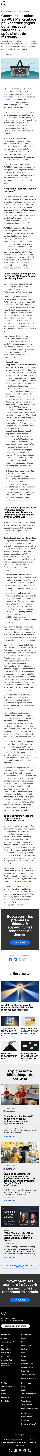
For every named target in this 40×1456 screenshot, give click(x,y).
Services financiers (8, 1387)
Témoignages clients (29, 1394)
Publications (26, 1390)
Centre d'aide (26, 1417)
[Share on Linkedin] (15, 959)
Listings (24, 1342)
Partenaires (5, 1349)
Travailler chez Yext (8, 1342)
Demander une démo (15, 1326)
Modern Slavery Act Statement (8, 1364)
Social (23, 1353)
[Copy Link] (29, 959)
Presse (4, 1346)
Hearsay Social (27, 1364)
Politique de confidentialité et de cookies (18, 1440)
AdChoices (22, 1443)
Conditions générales (8, 1443)
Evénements (26, 1397)
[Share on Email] (25, 959)
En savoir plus (9, 1136)
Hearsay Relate (27, 1367)
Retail (3, 1394)
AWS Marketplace (24, 881)
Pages (23, 1356)
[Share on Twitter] (20, 959)
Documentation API (28, 1424)
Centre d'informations (29, 1408)
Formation (25, 1420)
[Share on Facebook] (10, 959)
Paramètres (20, 1445)
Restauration (6, 1397)
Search (24, 1360)
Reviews (24, 1349)
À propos (4, 1338)
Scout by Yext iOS (28, 1375)
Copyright (32, 1443)
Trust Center (26, 1401)
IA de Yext (25, 1371)
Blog (23, 1387)
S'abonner (20, 942)
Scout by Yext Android (29, 1378)
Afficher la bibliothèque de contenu (20, 1266)
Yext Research (26, 1405)
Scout (23, 1338)
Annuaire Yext (6, 1360)
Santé (3, 1390)
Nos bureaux (6, 1356)
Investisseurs (6, 1353)
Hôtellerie (5, 1401)
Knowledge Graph (28, 1346)
